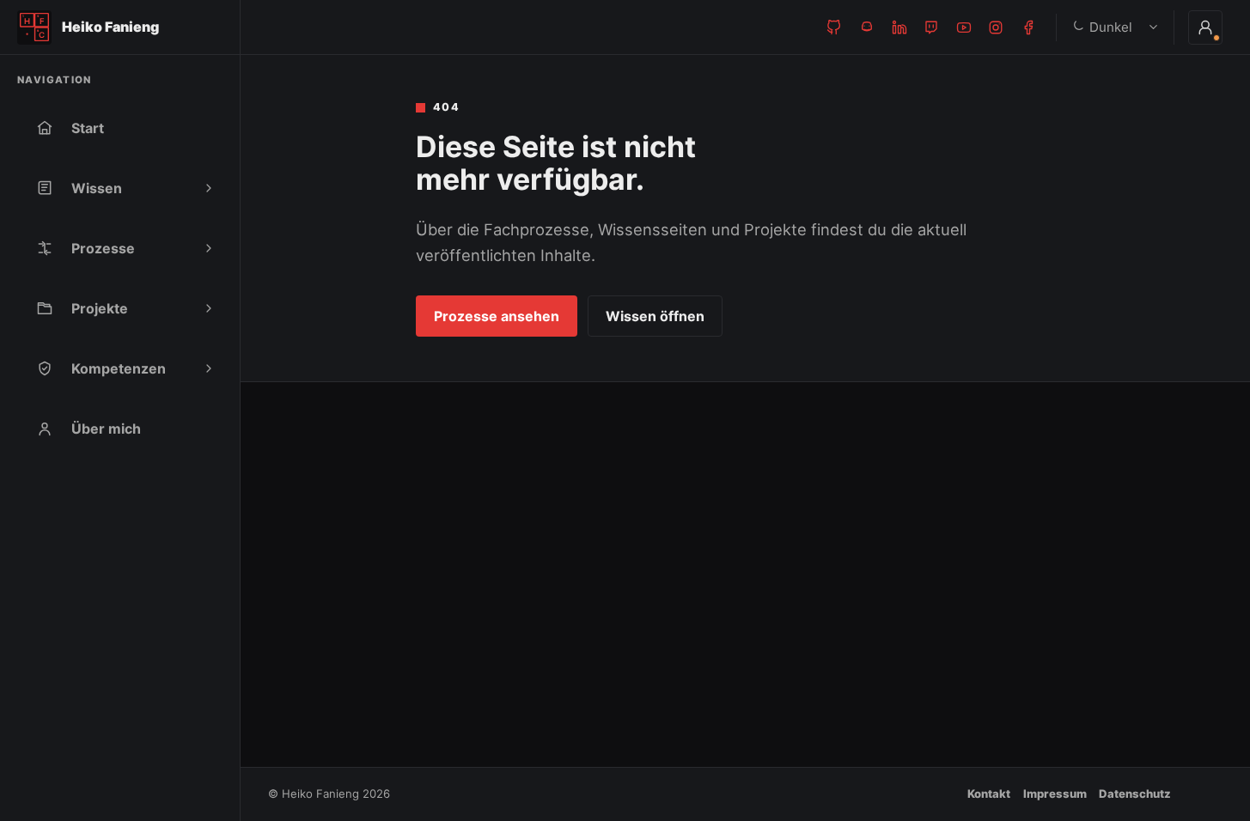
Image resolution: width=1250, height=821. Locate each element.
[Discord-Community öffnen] (867, 27)
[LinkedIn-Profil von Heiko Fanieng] (899, 27)
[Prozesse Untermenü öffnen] (209, 248)
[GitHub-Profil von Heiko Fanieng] (834, 27)
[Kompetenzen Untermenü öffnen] (209, 368)
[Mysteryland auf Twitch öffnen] (931, 27)
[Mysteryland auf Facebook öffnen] (1028, 27)
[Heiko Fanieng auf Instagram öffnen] (995, 27)
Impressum (1055, 793)
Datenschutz (1135, 793)
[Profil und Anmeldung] (1205, 27)
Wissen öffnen (655, 316)
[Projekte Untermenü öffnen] (209, 308)
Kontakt (988, 793)
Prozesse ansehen (496, 316)
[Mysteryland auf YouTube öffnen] (964, 27)
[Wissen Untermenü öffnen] (209, 188)
